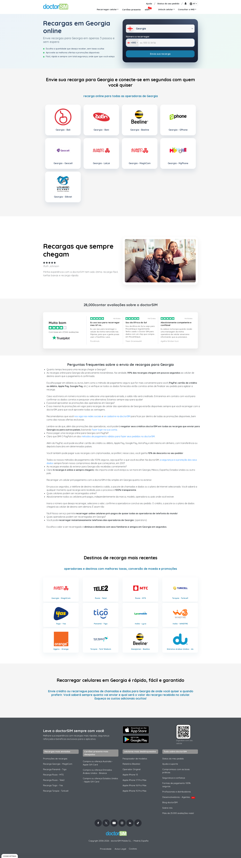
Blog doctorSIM (170, 802)
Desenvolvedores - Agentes (178, 797)
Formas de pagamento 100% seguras (176, 785)
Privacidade (105, 849)
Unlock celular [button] (165, 9)
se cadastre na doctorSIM (117, 416)
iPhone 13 (130, 774)
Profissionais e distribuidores (176, 791)
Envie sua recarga (160, 53)
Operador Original (131, 769)
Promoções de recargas (55, 758)
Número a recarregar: (138, 36)
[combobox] (132, 43)
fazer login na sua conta (104, 429)
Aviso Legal (120, 849)
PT (194, 4)
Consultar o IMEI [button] (186, 9)
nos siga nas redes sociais (87, 416)
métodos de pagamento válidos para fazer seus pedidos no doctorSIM (118, 436)
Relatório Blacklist (131, 764)
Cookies (133, 848)
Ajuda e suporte (170, 764)
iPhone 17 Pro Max (134, 780)
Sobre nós (167, 808)
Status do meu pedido (173, 758)
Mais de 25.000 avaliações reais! (178, 813)
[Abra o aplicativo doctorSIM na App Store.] (136, 730)
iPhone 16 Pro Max (134, 785)
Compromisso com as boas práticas (176, 771)
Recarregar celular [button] (107, 9)
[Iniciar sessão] (186, 4)
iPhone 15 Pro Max (134, 790)
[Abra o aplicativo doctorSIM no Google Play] (136, 739)
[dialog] (9, 856)
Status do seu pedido (168, 3)
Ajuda (149, 3)
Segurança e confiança (173, 778)
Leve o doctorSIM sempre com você (73, 731)
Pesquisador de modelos (135, 758)
